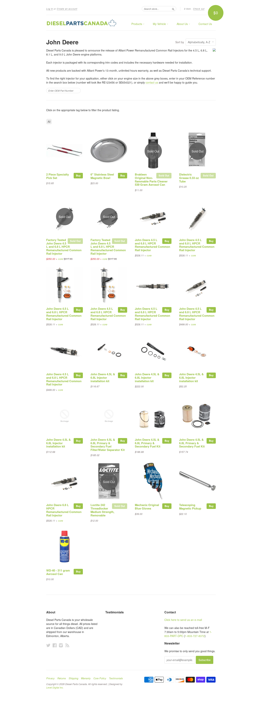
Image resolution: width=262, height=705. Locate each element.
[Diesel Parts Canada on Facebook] (55, 645)
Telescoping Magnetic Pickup (190, 506)
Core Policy (99, 678)
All (49, 121)
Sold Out (164, 175)
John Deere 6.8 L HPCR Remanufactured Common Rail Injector (64, 510)
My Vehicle (160, 24)
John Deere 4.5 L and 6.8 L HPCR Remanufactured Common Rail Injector (152, 245)
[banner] (81, 23)
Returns (61, 678)
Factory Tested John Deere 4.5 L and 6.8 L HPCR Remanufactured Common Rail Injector (64, 247)
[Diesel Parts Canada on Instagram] (61, 645)
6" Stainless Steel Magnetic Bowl (102, 176)
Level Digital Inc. (54, 687)
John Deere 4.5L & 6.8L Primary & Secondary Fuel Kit (147, 443)
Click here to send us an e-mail (183, 620)
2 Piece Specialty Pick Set (57, 176)
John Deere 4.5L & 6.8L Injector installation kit (103, 377)
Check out (198, 8)
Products (137, 24)
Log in (49, 8)
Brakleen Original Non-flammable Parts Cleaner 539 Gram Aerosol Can (151, 179)
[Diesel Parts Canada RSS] (67, 645)
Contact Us (205, 24)
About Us (183, 24)
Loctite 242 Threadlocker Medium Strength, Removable (102, 510)
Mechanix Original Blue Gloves (147, 506)
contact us (152, 82)
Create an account (67, 8)
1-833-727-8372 (195, 636)
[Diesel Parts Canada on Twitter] (48, 645)
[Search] (173, 8)
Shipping (73, 678)
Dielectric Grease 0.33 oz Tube (189, 177)
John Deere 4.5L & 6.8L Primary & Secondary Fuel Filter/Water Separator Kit (108, 444)
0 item (187, 8)
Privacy (50, 678)
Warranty (86, 678)
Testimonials (116, 678)
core (60, 259)
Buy (78, 175)
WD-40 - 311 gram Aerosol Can (58, 572)
